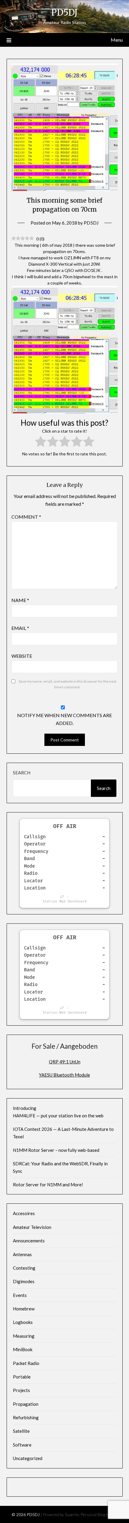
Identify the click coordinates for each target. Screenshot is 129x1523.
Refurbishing (26, 1417)
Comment (26, 517)
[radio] (40, 442)
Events (20, 1295)
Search (21, 772)
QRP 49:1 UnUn (64, 1061)
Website (21, 656)
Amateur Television (32, 1227)
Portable (22, 1376)
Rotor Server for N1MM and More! (48, 1184)
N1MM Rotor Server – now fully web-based (56, 1150)
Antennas (22, 1254)
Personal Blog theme (99, 1514)
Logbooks (23, 1322)
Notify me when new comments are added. (64, 719)
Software (22, 1444)
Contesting (24, 1268)
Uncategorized (27, 1458)
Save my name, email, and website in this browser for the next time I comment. (67, 684)
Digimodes (23, 1281)
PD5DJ (64, 12)
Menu (117, 40)
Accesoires (24, 1213)
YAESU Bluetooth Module (64, 1074)
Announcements (29, 1240)
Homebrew (23, 1308)
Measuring (23, 1336)
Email (20, 628)
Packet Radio (26, 1363)
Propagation (25, 1404)
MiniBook (22, 1349)
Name (20, 600)
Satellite (21, 1431)
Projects (21, 1390)
